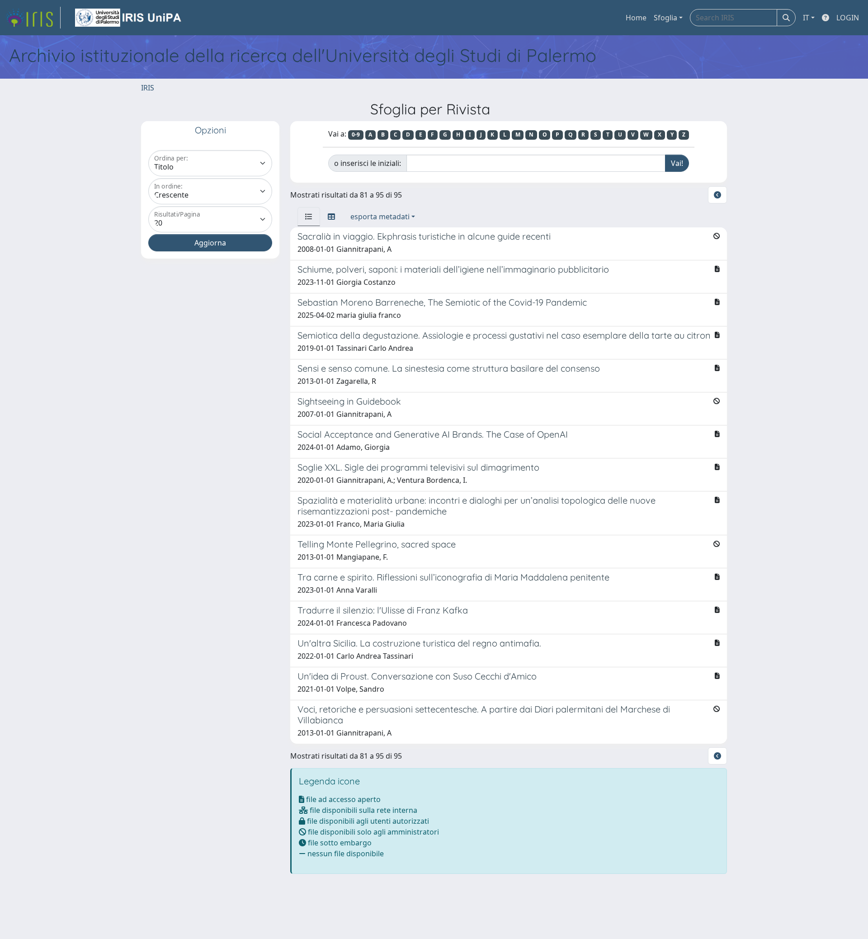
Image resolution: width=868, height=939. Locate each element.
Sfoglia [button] (665, 18)
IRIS (147, 88)
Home (636, 18)
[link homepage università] (129, 17)
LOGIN (847, 18)
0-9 (356, 134)
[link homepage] (33, 17)
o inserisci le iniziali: (367, 163)
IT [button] (806, 18)
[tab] (308, 216)
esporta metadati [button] (380, 217)
